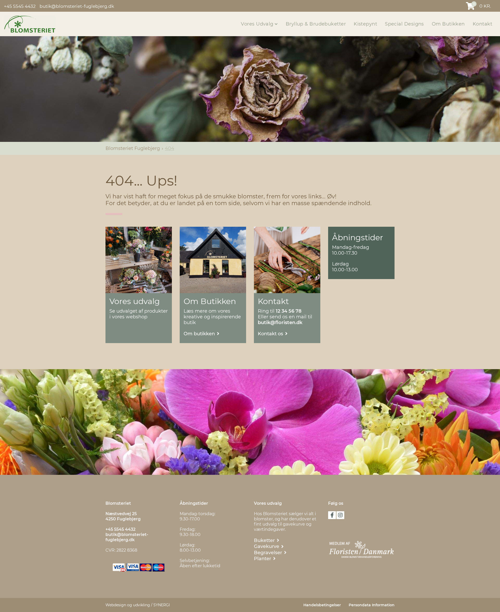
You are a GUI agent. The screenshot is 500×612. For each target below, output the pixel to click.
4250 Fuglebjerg (123, 518)
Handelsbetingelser (322, 605)
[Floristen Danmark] (361, 549)
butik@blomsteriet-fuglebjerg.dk (77, 6)
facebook (332, 515)
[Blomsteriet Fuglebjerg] (30, 23)
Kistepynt (365, 24)
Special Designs (404, 24)
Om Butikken (448, 24)
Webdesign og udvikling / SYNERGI (137, 605)
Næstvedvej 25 (121, 513)
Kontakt (482, 24)
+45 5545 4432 (20, 6)
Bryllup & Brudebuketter (316, 24)
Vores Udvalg (258, 24)
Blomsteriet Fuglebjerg (132, 148)
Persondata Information (372, 605)
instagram (340, 515)
